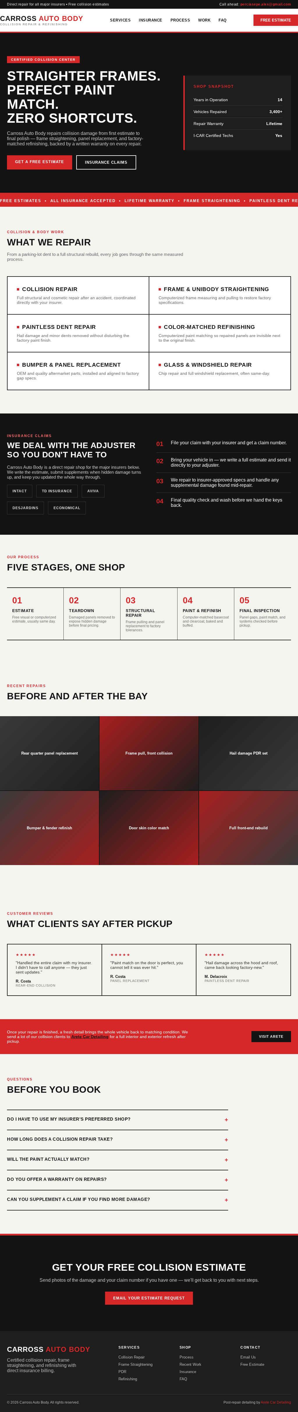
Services (120, 20)
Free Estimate (275, 20)
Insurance (150, 20)
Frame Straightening (135, 1364)
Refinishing (127, 1379)
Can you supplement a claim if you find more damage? (78, 1199)
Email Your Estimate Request (149, 1298)
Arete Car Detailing (90, 1036)
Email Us (248, 1357)
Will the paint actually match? (48, 1159)
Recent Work (190, 1364)
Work (204, 20)
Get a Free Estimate (39, 162)
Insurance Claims (106, 162)
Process (180, 20)
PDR (122, 1372)
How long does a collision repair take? (60, 1139)
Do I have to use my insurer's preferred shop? (69, 1119)
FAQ (223, 20)
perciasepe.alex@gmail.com (265, 4)
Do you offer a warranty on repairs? (57, 1179)
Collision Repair (131, 1357)
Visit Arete (271, 1037)
